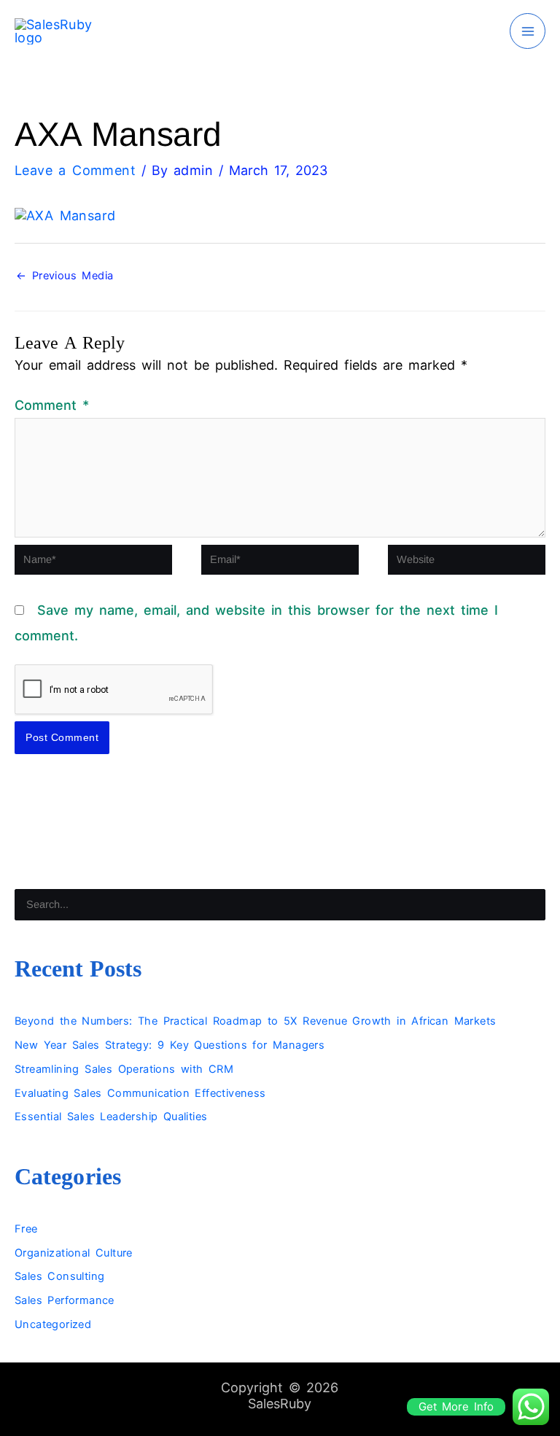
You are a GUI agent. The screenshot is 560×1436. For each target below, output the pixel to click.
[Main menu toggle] (527, 31)
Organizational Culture (74, 1253)
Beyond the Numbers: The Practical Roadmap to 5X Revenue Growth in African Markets (255, 1021)
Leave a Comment (75, 170)
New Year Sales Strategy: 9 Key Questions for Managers (169, 1045)
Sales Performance (64, 1300)
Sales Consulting (59, 1276)
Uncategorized (53, 1324)
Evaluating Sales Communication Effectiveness (140, 1093)
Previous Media (64, 275)
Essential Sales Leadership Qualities (111, 1116)
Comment (52, 405)
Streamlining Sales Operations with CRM (124, 1069)
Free (26, 1228)
